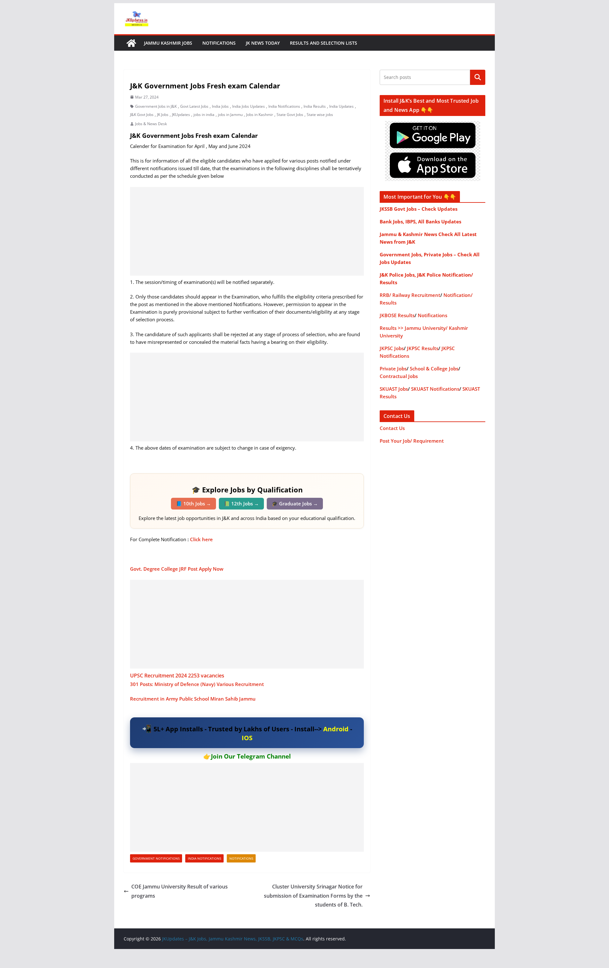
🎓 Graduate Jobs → (295, 503)
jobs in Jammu (230, 114)
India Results (315, 106)
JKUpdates (181, 114)
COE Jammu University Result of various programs (179, 891)
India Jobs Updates (248, 106)
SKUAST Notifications (435, 389)
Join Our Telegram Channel (251, 756)
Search (477, 77)
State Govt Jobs (290, 114)
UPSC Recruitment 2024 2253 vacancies (177, 675)
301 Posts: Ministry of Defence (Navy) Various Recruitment (197, 684)
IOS (247, 738)
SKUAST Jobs (394, 389)
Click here (202, 539)
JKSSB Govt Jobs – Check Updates (418, 209)
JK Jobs (162, 114)
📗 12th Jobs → (241, 503)
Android (336, 729)
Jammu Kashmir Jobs (168, 43)
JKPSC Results (422, 348)
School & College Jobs (434, 368)
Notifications (219, 43)
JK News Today (263, 43)
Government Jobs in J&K (156, 106)
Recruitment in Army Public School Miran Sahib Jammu (193, 699)
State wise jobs (320, 114)
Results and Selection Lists (323, 43)
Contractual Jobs (399, 376)
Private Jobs (393, 368)
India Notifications (284, 106)
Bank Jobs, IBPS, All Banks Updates (420, 221)
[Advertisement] (247, 231)
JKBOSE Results (397, 315)
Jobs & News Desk (151, 123)
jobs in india (203, 114)
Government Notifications (156, 858)
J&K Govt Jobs (142, 114)
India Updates (341, 106)
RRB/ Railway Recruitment (410, 295)
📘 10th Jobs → (193, 503)
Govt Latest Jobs (194, 106)
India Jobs (220, 106)
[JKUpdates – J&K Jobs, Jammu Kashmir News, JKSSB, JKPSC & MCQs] (131, 43)
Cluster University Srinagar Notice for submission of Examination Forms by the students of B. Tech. (313, 895)
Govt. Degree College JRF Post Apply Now (176, 569)
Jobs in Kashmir (259, 114)
